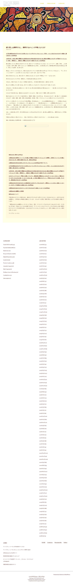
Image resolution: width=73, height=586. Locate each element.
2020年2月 (42, 484)
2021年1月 (41, 450)
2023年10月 (42, 349)
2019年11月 (42, 493)
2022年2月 (41, 410)
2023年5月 (41, 364)
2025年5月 (41, 290)
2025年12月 (42, 269)
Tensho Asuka (6, 263)
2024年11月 (42, 309)
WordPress (67, 574)
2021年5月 (41, 438)
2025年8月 (41, 281)
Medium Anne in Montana (9, 272)
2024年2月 (41, 336)
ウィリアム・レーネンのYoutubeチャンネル (13, 546)
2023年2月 (41, 373)
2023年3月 (42, 370)
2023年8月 (42, 355)
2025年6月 (41, 287)
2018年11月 (42, 530)
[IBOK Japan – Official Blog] (11, 3)
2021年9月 (41, 425)
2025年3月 (41, 297)
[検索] (69, 3)
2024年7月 (41, 321)
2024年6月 (42, 324)
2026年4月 (42, 257)
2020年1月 (41, 487)
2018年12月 (42, 527)
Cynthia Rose (6, 275)
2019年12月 (42, 490)
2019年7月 (41, 505)
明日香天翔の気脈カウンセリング (11, 556)
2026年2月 (41, 263)
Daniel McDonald (7, 244)
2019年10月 (42, 496)
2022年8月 (41, 392)
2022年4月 (41, 404)
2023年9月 (42, 352)
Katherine (5, 251)
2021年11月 (42, 419)
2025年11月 (42, 272)
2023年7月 (41, 358)
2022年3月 (41, 407)
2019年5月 (41, 511)
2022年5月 (41, 401)
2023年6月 (42, 361)
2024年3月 (42, 333)
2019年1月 (41, 524)
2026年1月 (41, 266)
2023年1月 (41, 376)
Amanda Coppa (7, 266)
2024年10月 (42, 312)
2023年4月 (42, 367)
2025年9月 (41, 278)
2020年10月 (42, 459)
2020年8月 (42, 465)
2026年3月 (42, 260)
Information (6, 278)
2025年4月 (41, 294)
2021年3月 (41, 444)
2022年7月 (41, 395)
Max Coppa (6, 269)
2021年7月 (41, 432)
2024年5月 (41, 327)
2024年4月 (42, 330)
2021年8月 (41, 428)
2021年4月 (41, 441)
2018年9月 (41, 536)
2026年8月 (42, 244)
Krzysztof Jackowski (8, 254)
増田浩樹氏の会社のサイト (9, 564)
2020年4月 (42, 478)
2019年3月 (41, 517)
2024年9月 (42, 315)
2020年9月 (42, 462)
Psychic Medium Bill (8, 247)
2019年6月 (41, 508)
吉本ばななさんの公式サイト (10, 553)
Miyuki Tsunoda (7, 257)
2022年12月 (42, 379)
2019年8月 (41, 502)
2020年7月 (42, 468)
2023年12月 (42, 343)
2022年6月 (41, 398)
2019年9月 (41, 499)
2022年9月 (41, 389)
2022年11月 (42, 382)
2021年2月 (41, 447)
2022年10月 (42, 386)
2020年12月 (42, 453)
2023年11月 (42, 346)
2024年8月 (42, 318)
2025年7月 (41, 284)
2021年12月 (42, 416)
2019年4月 (41, 514)
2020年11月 (42, 456)
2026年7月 (41, 247)
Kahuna (61, 574)
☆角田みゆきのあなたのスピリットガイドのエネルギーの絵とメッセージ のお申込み (29, 188)
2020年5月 (42, 474)
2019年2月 (41, 520)
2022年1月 (41, 413)
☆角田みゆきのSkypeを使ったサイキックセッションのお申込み (24, 162)
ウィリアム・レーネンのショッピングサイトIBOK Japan (16, 549)
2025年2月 (41, 300)
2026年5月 (41, 254)
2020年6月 (42, 471)
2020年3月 (42, 481)
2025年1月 (41, 303)
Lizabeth (5, 260)
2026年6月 (42, 251)
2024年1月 (41, 339)
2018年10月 (42, 533)
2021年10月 (42, 422)
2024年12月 (42, 306)
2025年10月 (42, 275)
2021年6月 (41, 435)
